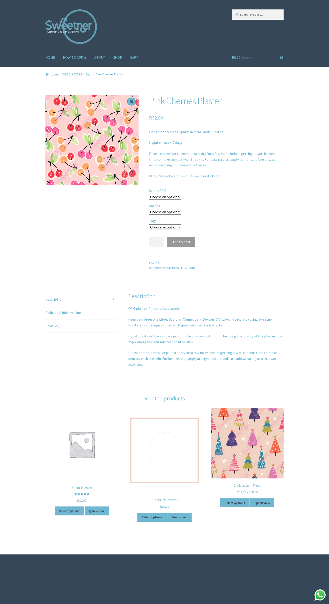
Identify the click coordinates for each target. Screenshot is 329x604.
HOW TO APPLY (74, 57)
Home (55, 74)
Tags (152, 221)
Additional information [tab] (63, 312)
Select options (69, 511)
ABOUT (99, 57)
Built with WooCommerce (65, 578)
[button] (131, 101)
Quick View (96, 511)
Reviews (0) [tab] (54, 326)
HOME (50, 57)
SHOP (117, 57)
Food (88, 74)
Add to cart (181, 242)
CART (134, 57)
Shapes (154, 206)
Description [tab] (54, 299)
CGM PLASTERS (72, 74)
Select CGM (157, 190)
